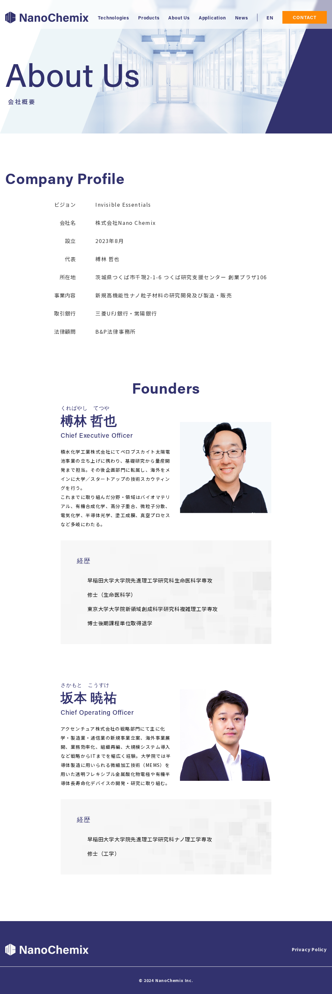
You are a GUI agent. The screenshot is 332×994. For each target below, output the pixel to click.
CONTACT (304, 18)
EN (270, 18)
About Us (178, 18)
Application (212, 18)
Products (148, 18)
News (241, 18)
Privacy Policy (309, 949)
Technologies (113, 18)
